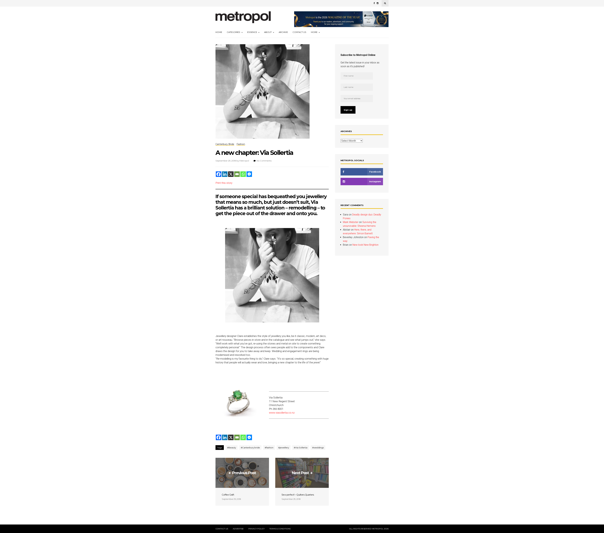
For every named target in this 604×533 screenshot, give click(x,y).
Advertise (238, 529)
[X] (231, 174)
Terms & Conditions (280, 529)
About (268, 32)
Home (218, 32)
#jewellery (283, 447)
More (314, 32)
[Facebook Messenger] (249, 174)
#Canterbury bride (250, 447)
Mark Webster (350, 222)
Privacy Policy (256, 529)
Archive (283, 32)
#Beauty (231, 447)
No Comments (264, 160)
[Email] (237, 174)
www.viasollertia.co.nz (282, 412)
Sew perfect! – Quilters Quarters (298, 494)
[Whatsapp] (243, 174)
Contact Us (299, 32)
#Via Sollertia (300, 447)
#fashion (269, 447)
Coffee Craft (228, 494)
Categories (233, 32)
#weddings (318, 447)
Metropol (244, 160)
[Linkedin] (224, 174)
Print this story (223, 182)
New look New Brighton (365, 244)
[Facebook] (218, 174)
